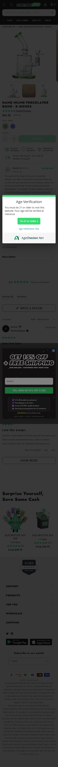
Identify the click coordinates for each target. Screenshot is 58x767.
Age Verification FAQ (29, 228)
